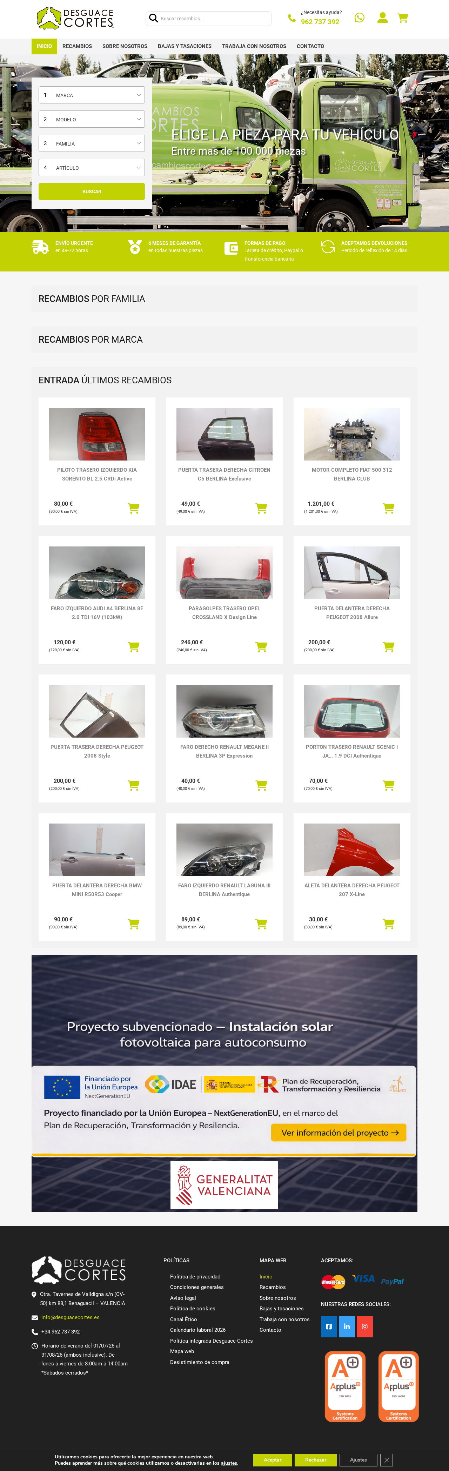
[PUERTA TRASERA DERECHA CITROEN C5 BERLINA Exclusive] (224, 444)
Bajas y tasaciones (185, 46)
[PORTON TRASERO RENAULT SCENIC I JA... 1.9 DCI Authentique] (352, 721)
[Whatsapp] (359, 18)
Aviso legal (183, 1298)
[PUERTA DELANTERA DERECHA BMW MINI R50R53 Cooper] (97, 859)
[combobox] (92, 94)
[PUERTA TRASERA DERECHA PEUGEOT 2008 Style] (97, 721)
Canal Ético (183, 1319)
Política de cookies (192, 1308)
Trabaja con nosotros (254, 46)
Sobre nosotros (124, 46)
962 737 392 (320, 22)
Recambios (77, 46)
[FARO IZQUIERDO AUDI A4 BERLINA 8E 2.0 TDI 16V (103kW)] (97, 582)
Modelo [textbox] (66, 119)
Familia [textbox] (65, 144)
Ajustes (358, 1460)
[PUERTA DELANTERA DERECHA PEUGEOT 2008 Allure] (352, 582)
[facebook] (329, 1327)
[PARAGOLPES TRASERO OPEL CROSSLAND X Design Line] (224, 582)
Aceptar (272, 1460)
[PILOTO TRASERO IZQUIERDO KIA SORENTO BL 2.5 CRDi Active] (97, 444)
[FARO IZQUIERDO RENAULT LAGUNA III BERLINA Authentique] (224, 859)
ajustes (229, 1463)
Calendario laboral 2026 (198, 1330)
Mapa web (182, 1351)
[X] (347, 1327)
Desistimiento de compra (199, 1362)
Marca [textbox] (64, 95)
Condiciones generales (197, 1287)
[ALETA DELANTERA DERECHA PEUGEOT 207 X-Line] (352, 859)
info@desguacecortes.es (70, 1317)
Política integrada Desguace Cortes (211, 1341)
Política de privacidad (195, 1277)
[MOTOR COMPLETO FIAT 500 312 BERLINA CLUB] (352, 444)
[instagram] (365, 1327)
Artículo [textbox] (67, 168)
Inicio (44, 46)
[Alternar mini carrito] (402, 18)
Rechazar (315, 1460)
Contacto (310, 46)
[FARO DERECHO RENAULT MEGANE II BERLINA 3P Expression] (224, 721)
